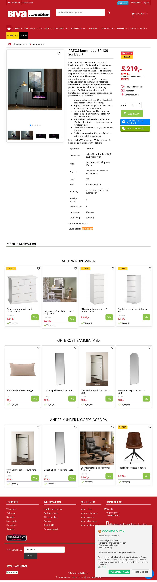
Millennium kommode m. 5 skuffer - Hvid (94, 310)
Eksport (47, 521)
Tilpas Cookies (140, 571)
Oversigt (10, 529)
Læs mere (102, 567)
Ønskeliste (28, 2)
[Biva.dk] (28, 14)
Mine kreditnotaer (89, 513)
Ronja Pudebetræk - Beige (20, 390)
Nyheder (10, 517)
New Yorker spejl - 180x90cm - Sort (96, 391)
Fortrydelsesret (51, 529)
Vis (35, 317)
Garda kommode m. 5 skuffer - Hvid (133, 310)
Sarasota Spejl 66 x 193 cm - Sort (132, 391)
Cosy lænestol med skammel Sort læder (95, 469)
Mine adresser (87, 517)
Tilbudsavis (11, 509)
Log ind (146, 2)
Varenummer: (75, 223)
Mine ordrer (86, 509)
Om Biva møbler (51, 513)
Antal (123, 105)
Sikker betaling (50, 517)
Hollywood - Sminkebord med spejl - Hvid (58, 312)
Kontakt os (15, 2)
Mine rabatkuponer (90, 525)
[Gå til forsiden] (9, 44)
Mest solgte (11, 521)
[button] (30, 125)
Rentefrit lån (49, 525)
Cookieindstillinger (79, 573)
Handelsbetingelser (53, 509)
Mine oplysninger (89, 521)
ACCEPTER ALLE (119, 571)
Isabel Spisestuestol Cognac (132, 467)
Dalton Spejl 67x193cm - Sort (58, 390)
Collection (10, 513)
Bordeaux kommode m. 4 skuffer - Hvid (19, 310)
